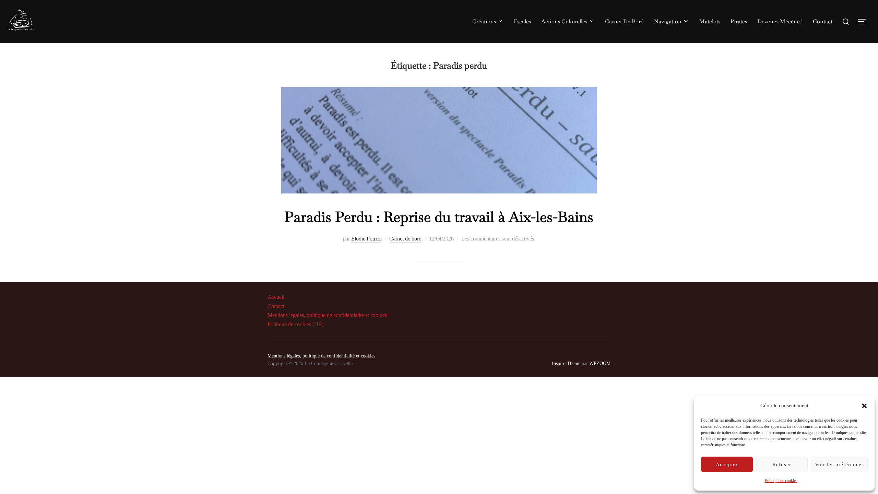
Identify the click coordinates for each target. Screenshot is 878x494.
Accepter (727, 464)
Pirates (739, 21)
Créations (484, 21)
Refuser (781, 464)
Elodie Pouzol (366, 239)
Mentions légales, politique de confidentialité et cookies (327, 315)
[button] (864, 405)
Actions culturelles (564, 21)
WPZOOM (599, 363)
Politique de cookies (781, 480)
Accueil (276, 297)
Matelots (709, 21)
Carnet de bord (405, 239)
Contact (822, 21)
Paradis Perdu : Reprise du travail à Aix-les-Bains (438, 217)
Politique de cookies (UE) (295, 324)
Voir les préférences (839, 464)
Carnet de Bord (624, 21)
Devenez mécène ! (780, 21)
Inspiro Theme (566, 363)
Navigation (667, 21)
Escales (522, 21)
